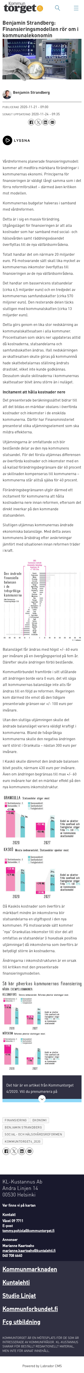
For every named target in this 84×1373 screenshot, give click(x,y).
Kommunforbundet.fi (30, 1308)
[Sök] (57, 8)
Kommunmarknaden (29, 1269)
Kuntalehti (16, 1282)
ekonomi (39, 1120)
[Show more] (42, 1098)
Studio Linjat (19, 1295)
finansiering (16, 1120)
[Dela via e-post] (52, 122)
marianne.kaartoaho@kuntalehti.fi (29, 1250)
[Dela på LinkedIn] (45, 122)
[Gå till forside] (23, 8)
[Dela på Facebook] (31, 122)
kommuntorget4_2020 (23, 1141)
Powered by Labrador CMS (42, 1366)
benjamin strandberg (23, 1127)
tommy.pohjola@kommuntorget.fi (28, 1230)
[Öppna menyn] (76, 8)
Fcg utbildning (21, 1321)
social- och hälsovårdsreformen (33, 1134)
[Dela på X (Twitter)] (38, 122)
